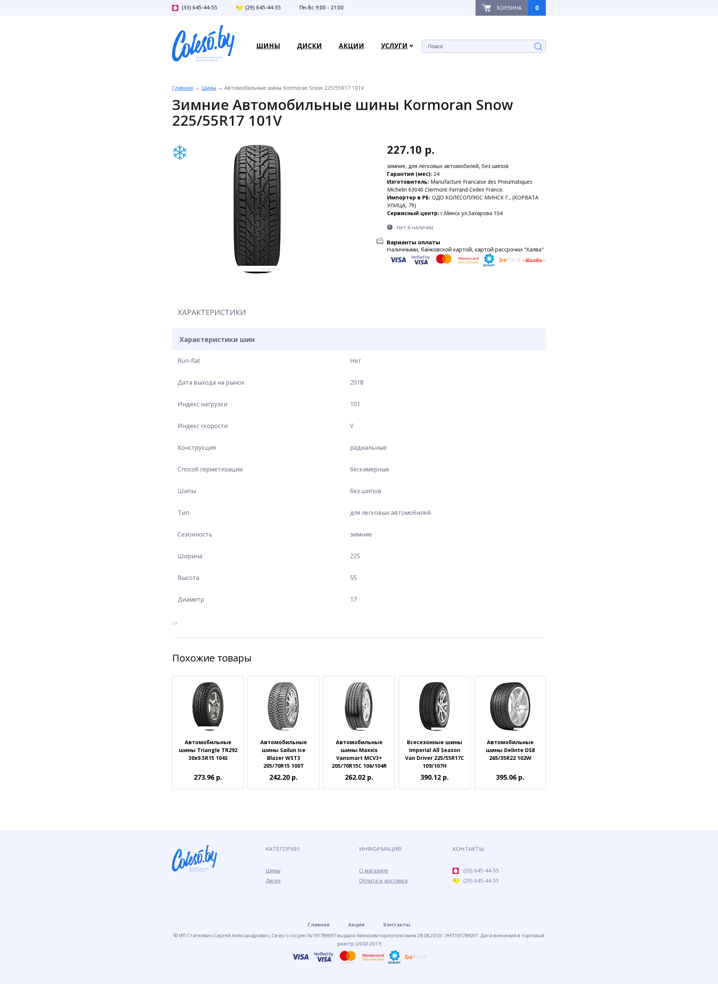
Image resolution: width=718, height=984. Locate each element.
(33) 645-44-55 (199, 7)
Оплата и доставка (383, 880)
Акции (356, 924)
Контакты (396, 924)
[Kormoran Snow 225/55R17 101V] (257, 209)
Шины (208, 87)
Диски (273, 880)
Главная (182, 87)
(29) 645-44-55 (263, 7)
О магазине (373, 870)
